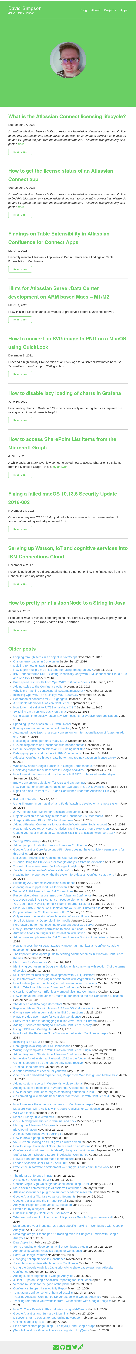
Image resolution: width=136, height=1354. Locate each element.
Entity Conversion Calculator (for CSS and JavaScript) (49, 782)
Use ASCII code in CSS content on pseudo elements (48, 899)
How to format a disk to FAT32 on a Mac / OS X (44, 707)
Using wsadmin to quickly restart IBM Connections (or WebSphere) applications (65, 715)
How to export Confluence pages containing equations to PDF (54, 1092)
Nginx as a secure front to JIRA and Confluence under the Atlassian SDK (61, 791)
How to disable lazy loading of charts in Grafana (64, 392)
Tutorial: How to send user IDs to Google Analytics (46, 866)
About (95, 10)
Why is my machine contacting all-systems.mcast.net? (49, 690)
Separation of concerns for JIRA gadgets (40, 699)
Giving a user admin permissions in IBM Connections (48, 1012)
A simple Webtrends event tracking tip (38, 1133)
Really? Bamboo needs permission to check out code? (49, 929)
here (21, 144)
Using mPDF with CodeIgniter (33, 1029)
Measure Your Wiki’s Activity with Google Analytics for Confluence (56, 1108)
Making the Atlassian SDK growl (34, 1125)
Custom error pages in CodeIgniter (36, 661)
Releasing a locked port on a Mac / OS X (40, 740)
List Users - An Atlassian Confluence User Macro (45, 857)
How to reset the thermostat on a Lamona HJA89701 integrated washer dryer (64, 774)
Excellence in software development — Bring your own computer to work (61, 1167)
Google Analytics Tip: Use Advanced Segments (44, 1196)
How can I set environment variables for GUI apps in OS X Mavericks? (59, 786)
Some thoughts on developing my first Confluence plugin (50, 1246)
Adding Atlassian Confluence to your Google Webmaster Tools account (60, 824)
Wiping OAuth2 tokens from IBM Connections (43, 891)
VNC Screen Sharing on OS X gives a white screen (47, 1142)
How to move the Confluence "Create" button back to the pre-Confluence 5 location (68, 996)
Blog (83, 10)
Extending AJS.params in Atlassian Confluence (44, 883)
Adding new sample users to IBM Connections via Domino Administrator (60, 937)
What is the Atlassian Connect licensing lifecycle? (67, 116)
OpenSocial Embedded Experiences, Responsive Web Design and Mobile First (65, 1075)
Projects (110, 10)
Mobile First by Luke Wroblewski (34, 1117)
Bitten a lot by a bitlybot (28, 1209)
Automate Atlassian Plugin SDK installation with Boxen (49, 933)
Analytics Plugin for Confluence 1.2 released (42, 1204)
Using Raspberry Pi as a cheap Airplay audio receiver (48, 1062)
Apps (124, 10)
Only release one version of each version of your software (51, 916)
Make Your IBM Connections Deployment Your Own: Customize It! (57, 908)
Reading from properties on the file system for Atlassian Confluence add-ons (63, 874)
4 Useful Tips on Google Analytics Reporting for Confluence (52, 1280)
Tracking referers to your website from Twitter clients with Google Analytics (62, 1301)
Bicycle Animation (25, 1129)
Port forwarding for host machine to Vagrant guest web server (53, 924)
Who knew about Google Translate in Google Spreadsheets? (53, 766)
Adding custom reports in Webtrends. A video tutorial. (48, 1083)
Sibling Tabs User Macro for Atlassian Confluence (46, 987)
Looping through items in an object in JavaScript (45, 657)
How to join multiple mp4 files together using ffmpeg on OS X (53, 669)
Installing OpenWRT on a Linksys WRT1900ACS (45, 694)
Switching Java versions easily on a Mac (40, 711)
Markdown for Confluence (30, 962)
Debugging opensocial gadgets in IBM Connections (47, 753)
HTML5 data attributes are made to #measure (43, 1159)
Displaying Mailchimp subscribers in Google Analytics (48, 770)
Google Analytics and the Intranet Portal (39, 1200)
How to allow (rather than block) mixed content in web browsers (55, 983)
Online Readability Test (28, 1321)
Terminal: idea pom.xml (28, 1067)
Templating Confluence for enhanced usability (43, 1292)
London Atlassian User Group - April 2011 (40, 1163)
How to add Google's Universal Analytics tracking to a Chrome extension (61, 828)
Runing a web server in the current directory (42, 728)
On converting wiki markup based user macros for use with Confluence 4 (61, 1096)
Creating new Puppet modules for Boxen (40, 887)
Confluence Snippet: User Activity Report (40, 1288)
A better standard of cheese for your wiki (40, 1071)
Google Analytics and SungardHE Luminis (41, 1313)
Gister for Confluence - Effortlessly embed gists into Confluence (55, 991)
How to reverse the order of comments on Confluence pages (53, 1104)
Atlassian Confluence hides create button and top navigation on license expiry (64, 757)
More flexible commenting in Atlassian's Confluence (47, 1188)
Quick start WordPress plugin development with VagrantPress (54, 979)
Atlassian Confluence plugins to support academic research (52, 1192)
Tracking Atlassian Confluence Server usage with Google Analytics (57, 1296)
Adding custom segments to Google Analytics (43, 1275)
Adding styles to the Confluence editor (38, 686)
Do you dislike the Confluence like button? (41, 912)
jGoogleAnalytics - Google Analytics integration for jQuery (51, 1330)
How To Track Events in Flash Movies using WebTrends (50, 1309)
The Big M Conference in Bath (33, 1175)
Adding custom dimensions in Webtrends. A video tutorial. (51, 1087)
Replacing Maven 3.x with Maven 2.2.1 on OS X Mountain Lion (54, 1008)
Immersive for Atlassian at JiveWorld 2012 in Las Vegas (50, 1058)
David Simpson (25, 8)
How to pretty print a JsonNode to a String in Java (67, 602)
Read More (20, 152)
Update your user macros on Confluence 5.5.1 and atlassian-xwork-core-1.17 (64, 832)
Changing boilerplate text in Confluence (39, 1259)
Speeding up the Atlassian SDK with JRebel (42, 724)
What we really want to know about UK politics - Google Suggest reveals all (63, 1217)
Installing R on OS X (26, 1042)
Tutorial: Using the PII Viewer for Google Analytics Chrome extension (58, 862)
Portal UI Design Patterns (30, 1255)
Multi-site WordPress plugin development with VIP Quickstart (53, 975)
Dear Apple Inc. (23, 1242)
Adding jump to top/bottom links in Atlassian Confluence (50, 845)
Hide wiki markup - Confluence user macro (41, 1213)
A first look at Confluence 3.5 (32, 1179)
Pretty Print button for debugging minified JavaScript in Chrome (55, 1021)
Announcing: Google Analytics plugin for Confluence (47, 1250)
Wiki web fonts (23, 1113)
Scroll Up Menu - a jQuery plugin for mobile (41, 920)
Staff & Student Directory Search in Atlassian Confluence (50, 1154)
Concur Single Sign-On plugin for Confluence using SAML (51, 1184)
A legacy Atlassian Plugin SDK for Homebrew (43, 820)
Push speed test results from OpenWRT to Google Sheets (51, 682)
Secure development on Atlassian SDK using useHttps (49, 749)
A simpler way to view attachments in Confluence (45, 1263)
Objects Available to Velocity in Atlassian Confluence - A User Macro (58, 816)
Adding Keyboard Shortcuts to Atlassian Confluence (47, 1054)
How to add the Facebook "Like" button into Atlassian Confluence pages (60, 1033)
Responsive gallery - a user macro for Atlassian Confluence (52, 895)
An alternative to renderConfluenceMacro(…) (43, 870)
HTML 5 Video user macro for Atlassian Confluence (47, 1016)
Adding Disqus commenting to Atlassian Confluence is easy (52, 1025)
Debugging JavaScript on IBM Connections (41, 1046)
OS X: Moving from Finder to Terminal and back (44, 1121)
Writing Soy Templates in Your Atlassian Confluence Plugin (52, 1050)
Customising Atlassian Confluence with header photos (48, 745)
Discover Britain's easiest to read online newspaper (47, 1317)
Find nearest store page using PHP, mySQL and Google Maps (54, 1326)
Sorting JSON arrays (27, 841)
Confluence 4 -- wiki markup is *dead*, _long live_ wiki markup (54, 1150)
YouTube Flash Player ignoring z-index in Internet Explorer (51, 903)
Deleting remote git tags (29, 665)
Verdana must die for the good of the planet (41, 1284)
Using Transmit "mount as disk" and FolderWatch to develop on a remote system (66, 803)
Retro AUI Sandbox (26, 799)
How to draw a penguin (28, 1138)
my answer (59, 466)
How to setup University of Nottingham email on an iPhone (51, 1146)
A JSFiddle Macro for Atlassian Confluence (41, 703)
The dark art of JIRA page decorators (37, 1004)
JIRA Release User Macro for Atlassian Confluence (47, 811)
